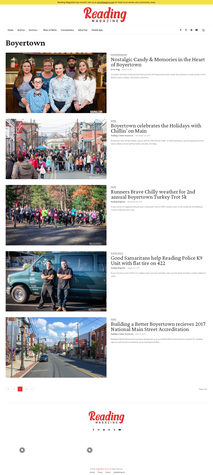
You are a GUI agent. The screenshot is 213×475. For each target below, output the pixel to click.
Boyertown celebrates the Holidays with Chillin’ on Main (156, 128)
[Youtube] (196, 30)
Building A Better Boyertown (122, 135)
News (113, 121)
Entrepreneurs (119, 54)
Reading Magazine (118, 201)
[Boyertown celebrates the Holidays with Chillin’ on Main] (56, 149)
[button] (203, 30)
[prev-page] (8, 389)
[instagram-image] (22, 449)
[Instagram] (186, 30)
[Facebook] (180, 30)
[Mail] (191, 30)
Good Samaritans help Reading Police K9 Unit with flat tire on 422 (157, 260)
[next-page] (32, 389)
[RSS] (109, 429)
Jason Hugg (115, 69)
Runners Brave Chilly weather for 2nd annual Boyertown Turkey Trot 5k (153, 194)
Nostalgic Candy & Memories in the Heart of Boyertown (158, 62)
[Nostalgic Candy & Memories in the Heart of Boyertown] (56, 83)
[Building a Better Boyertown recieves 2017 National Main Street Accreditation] (56, 347)
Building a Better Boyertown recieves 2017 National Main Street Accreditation (158, 326)
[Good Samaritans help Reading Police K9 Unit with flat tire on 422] (56, 281)
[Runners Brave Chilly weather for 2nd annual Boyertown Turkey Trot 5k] (56, 215)
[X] (114, 429)
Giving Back (117, 253)
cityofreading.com (105, 2)
